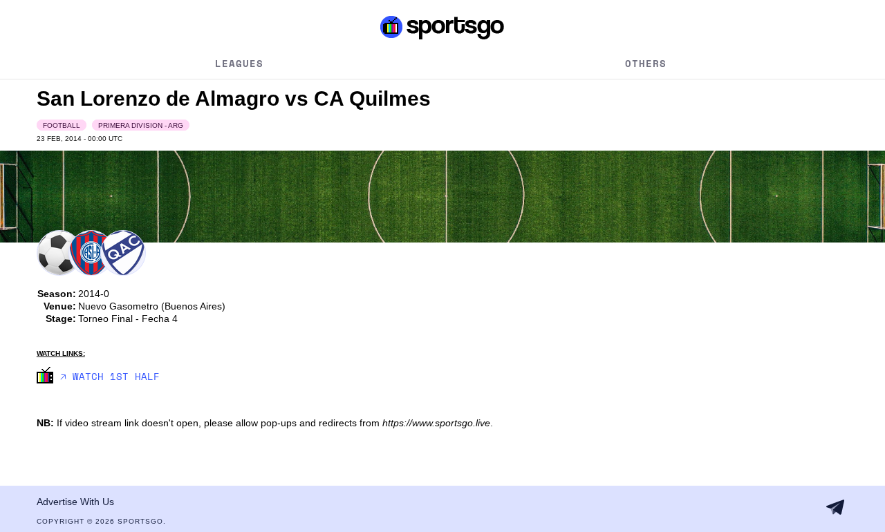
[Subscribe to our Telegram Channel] (835, 507)
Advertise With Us (75, 501)
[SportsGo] (442, 27)
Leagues (239, 63)
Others (646, 63)
